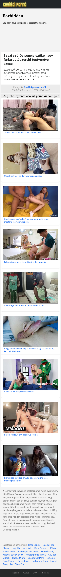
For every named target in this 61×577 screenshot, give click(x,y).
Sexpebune (23, 561)
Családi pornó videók (35, 87)
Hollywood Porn (40, 561)
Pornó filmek (47, 551)
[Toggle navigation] (53, 4)
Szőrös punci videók (28, 551)
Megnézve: (39, 90)
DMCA (35, 573)
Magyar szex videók (13, 554)
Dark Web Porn (17, 564)
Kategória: (18, 87)
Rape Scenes (41, 548)
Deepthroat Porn (36, 558)
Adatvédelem (44, 573)
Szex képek (34, 545)
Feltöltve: (15, 90)
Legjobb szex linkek (22, 548)
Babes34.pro (18, 558)
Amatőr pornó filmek (36, 554)
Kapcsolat (15, 573)
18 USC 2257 (26, 573)
